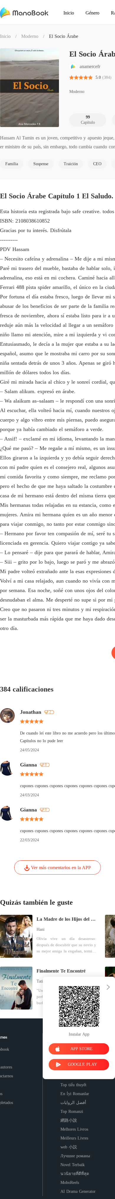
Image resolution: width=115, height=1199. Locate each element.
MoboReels (69, 1182)
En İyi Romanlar (74, 1094)
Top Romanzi (71, 1111)
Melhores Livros (74, 1129)
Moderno (29, 36)
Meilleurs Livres (74, 1138)
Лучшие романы (75, 1156)
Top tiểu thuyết (73, 1085)
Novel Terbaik (72, 1165)
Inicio (5, 36)
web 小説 (68, 1147)
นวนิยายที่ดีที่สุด (74, 1173)
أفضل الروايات (73, 1102)
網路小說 (68, 1120)
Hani (41, 929)
